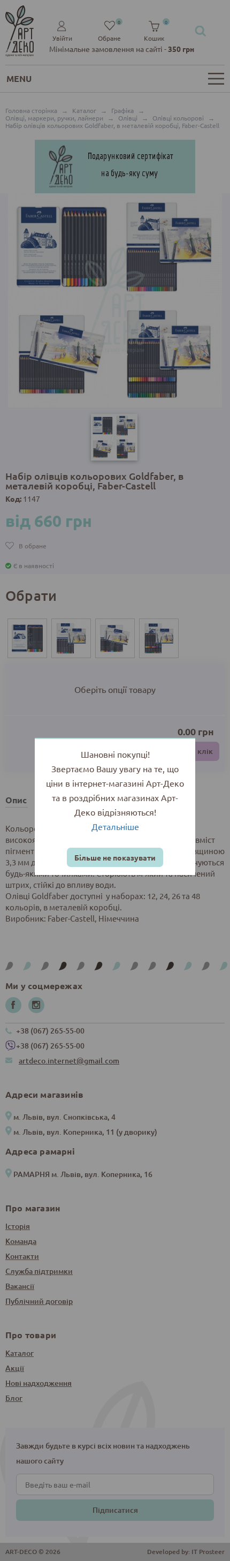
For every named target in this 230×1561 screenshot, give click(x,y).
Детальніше (115, 826)
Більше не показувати (115, 857)
